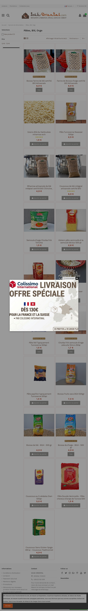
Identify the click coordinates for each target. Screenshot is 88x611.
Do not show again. (70, 278)
